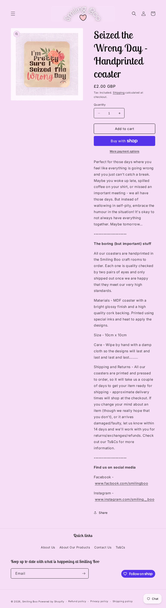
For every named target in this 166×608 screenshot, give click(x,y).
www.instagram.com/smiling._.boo (125, 499)
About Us (48, 547)
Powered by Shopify (51, 601)
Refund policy (77, 601)
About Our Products (74, 547)
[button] (13, 13)
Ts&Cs (120, 547)
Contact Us (102, 547)
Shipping (119, 92)
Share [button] (103, 512)
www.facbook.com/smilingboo (121, 483)
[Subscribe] (83, 573)
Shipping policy (123, 601)
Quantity (99, 104)
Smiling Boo (30, 601)
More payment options (124, 151)
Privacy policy (99, 601)
